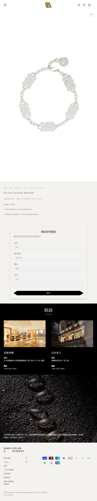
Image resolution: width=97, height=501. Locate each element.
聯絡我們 (7, 478)
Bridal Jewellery (15, 188)
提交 (48, 293)
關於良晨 (7, 458)
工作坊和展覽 (9, 470)
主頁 (5, 188)
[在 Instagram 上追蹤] (26, 461)
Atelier (6, 462)
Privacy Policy (8, 495)
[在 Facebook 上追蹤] (26, 458)
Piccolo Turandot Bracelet (34, 188)
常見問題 (7, 474)
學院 (5, 466)
